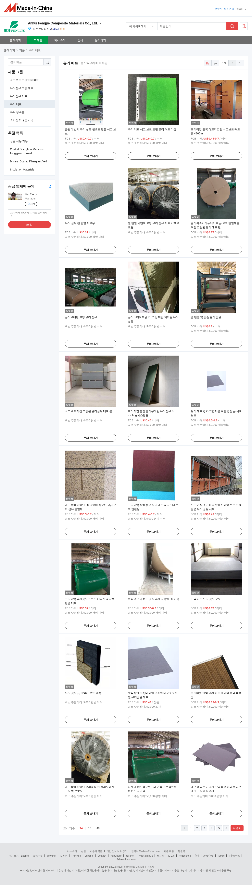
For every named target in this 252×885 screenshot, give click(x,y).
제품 (39, 40)
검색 (80, 40)
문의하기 (100, 40)
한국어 (160, 855)
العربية (171, 855)
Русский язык (145, 855)
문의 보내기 (90, 155)
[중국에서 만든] (29, 7)
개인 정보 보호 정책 (117, 851)
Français (76, 855)
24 (81, 828)
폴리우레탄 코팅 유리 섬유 (81, 317)
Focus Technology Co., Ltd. (130, 866)
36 (89, 828)
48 (98, 828)
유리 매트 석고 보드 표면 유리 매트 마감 (152, 129)
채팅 (32, 204)
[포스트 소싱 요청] (244, 26)
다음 (235, 828)
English (25, 855)
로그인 (218, 8)
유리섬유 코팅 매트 (21, 88)
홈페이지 (15, 40)
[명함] (49, 186)
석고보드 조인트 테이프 (24, 80)
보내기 (29, 224)
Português (115, 855)
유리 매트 (16, 104)
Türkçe (221, 855)
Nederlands (185, 855)
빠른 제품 (169, 851)
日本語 (63, 855)
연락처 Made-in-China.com (145, 851)
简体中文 (38, 855)
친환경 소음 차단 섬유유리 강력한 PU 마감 (153, 599)
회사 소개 (60, 40)
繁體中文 (51, 855)
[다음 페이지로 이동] (240, 63)
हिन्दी (197, 855)
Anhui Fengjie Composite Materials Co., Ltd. (63, 23)
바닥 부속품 (17, 112)
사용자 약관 (96, 851)
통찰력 (181, 851)
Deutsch (102, 855)
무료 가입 (229, 8)
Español (89, 855)
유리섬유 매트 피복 (21, 120)
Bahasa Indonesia (126, 859)
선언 (83, 851)
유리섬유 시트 (18, 96)
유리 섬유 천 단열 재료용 (80, 223)
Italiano (130, 855)
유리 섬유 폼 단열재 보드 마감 (83, 693)
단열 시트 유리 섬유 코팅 (206, 599)
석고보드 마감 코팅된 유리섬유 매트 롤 (88, 411)
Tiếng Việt (234, 855)
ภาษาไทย (208, 855)
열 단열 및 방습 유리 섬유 (206, 317)
